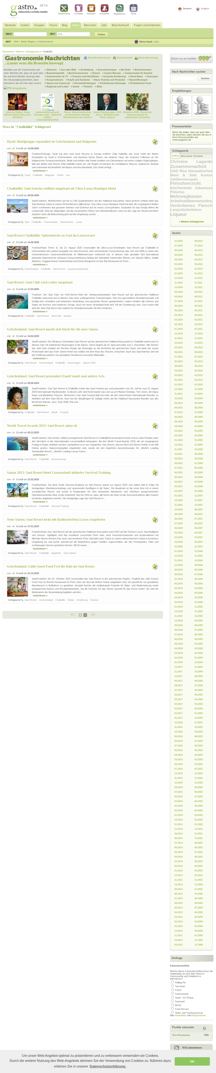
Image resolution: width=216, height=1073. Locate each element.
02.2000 (198, 930)
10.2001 (198, 838)
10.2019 (178, 565)
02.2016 (178, 764)
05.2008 (198, 472)
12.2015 (178, 773)
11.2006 (198, 555)
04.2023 (178, 370)
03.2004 (198, 704)
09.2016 (178, 736)
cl (13, 148)
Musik (54, 412)
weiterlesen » (40, 170)
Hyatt (28, 175)
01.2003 (198, 768)
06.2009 (198, 417)
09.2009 (198, 403)
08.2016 (178, 741)
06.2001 (198, 856)
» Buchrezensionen (77, 73)
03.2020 (178, 542)
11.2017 (178, 671)
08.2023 (178, 352)
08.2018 (178, 630)
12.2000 (198, 884)
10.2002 (198, 782)
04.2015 (178, 801)
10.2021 (178, 454)
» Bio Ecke (125, 69)
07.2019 (178, 579)
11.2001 (198, 833)
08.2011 (198, 296)
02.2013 (178, 921)
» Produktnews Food (139, 83)
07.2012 (198, 245)
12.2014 (178, 819)
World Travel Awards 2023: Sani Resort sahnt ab (42, 425)
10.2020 (178, 509)
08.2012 (198, 241)
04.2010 (198, 370)
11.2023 (178, 338)
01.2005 (198, 657)
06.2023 (178, 361)
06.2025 (178, 250)
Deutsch (187, 8)
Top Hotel (180, 986)
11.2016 (178, 727)
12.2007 (198, 495)
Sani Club (56, 316)
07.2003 (198, 741)
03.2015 (178, 805)
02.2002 (198, 819)
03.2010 (198, 375)
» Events (95, 73)
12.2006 (198, 551)
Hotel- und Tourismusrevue (189, 1013)
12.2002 (198, 773)
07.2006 (198, 574)
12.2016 (178, 722)
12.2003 (198, 718)
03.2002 (198, 815)
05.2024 (178, 310)
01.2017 (178, 718)
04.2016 (178, 755)
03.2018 (178, 653)
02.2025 (178, 268)
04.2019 (178, 593)
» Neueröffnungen (137, 79)
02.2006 (198, 597)
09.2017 (178, 680)
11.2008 (198, 444)
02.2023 (178, 380)
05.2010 (198, 366)
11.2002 (198, 778)
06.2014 (178, 847)
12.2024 (178, 278)
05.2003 (198, 750)
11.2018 (178, 616)
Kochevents (182, 188)
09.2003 (198, 731)
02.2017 (178, 713)
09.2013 (178, 889)
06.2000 (198, 912)
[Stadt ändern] (46, 41)
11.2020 (178, 505)
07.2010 (198, 356)
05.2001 (198, 861)
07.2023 (178, 356)
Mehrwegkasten (186, 196)
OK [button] (192, 1061)
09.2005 (198, 620)
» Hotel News (135, 76)
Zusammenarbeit (188, 166)
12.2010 (198, 333)
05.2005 (198, 639)
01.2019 (178, 606)
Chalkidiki (38, 175)
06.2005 (198, 634)
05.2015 (178, 796)
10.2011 (198, 287)
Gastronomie (181, 994)
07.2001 (198, 852)
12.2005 (198, 606)
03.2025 (178, 264)
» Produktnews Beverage (112, 83)
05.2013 (178, 907)
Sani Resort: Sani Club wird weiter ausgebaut (40, 282)
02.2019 (178, 602)
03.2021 (178, 486)
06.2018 (178, 639)
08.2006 (198, 569)
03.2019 (178, 597)
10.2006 (198, 560)
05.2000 (198, 917)
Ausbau (67, 316)
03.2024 (178, 319)
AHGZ (178, 1005)
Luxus (79, 222)
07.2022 (178, 412)
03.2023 (178, 375)
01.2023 (178, 384)
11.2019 (178, 560)
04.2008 (198, 477)
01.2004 (198, 713)
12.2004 (198, 662)
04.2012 (198, 259)
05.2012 (198, 255)
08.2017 (178, 685)
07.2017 (178, 690)
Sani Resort (59, 269)
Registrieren (119, 14)
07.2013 (178, 898)
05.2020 (178, 532)
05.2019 (178, 588)
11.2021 (178, 449)
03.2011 (198, 319)
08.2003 (198, 736)
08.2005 (198, 625)
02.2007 (198, 542)
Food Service (182, 1009)
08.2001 (198, 847)
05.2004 (198, 694)
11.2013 (178, 880)
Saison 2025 (89, 363)
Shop (133, 13)
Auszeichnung (58, 459)
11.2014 (178, 824)
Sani (27, 222)
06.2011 (198, 305)
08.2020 (178, 518)
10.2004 (198, 671)
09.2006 (198, 565)
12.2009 (198, 389)
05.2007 (198, 528)
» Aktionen (51, 69)
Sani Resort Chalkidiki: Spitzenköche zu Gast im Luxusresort (51, 235)
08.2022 (178, 407)
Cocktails (78, 13)
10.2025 (178, 241)
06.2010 (198, 361)
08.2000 (198, 903)
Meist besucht (125, 57)
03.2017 (178, 708)
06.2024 (178, 305)
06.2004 (198, 690)
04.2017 (178, 704)
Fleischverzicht (185, 183)
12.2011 (198, 278)
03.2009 (198, 430)
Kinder (71, 600)
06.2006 (198, 579)
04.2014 (178, 856)
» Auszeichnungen (106, 69)
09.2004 (198, 676)
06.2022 (178, 417)
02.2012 (198, 268)
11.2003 (198, 722)
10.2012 (178, 940)
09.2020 (178, 514)
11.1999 (198, 940)
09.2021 (178, 458)
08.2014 (178, 838)
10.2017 (178, 676)
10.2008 (198, 449)
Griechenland (51, 222)
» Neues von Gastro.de (57, 83)
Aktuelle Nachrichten (100, 57)
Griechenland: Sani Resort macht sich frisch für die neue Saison (52, 329)
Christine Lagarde (191, 161)
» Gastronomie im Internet (137, 73)
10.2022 (178, 398)
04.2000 (198, 921)
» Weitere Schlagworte (191, 221)
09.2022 (178, 403)
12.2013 (178, 875)
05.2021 (178, 477)
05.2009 (198, 421)
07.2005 (198, 630)
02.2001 (198, 875)
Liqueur (178, 214)
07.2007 (198, 518)
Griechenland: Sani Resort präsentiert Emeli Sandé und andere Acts (55, 376)
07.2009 (198, 412)
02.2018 (178, 657)
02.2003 (198, 764)
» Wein (98, 86)
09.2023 (178, 347)
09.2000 (198, 898)
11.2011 (198, 282)
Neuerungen (74, 363)
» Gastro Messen (111, 73)
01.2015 (178, 815)
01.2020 (178, 551)
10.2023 (178, 343)
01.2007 (198, 546)
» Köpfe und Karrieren (78, 79)
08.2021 (178, 463)
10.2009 (198, 398)
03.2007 (198, 537)
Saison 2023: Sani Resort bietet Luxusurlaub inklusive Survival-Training (59, 472)
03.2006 (198, 593)
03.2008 (198, 481)
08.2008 (198, 458)
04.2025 (178, 259)
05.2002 (198, 805)
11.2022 (178, 393)
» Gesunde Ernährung (113, 76)
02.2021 (178, 491)
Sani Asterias (67, 222)
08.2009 (198, 407)
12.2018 (178, 611)
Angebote (56, 553)
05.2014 (178, 852)
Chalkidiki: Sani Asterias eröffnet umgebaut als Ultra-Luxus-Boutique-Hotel (61, 188)
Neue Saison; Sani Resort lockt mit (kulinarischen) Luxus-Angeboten (56, 519)
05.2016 (178, 750)
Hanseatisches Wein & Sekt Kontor (191, 173)
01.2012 (198, 273)
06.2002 (198, 801)
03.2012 (198, 264)
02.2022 (178, 435)
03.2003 (198, 759)
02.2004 (198, 708)
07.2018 (178, 634)
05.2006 (198, 583)
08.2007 (198, 514)
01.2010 (198, 384)
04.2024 (178, 315)
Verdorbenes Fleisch (191, 205)
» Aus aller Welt (67, 69)
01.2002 (198, 824)
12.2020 (178, 500)
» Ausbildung (85, 69)
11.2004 (198, 667)
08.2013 (178, 893)
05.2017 (178, 699)
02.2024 (178, 324)
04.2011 (198, 315)
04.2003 (198, 755)
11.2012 (178, 935)
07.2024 (178, 301)
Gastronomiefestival (78, 269)
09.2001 (198, 843)
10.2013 (178, 884)
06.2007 (198, 523)
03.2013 (178, 917)
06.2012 (198, 250)
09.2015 (178, 787)
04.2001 (198, 866)
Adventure (203, 188)
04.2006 (198, 588)
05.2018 (178, 643)
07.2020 (178, 523)
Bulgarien (50, 175)
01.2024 (178, 329)
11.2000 (198, 889)
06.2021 (178, 472)
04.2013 (178, 912)
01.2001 (198, 880)
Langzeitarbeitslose (186, 209)
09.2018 (178, 625)
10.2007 (198, 505)
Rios (184, 171)
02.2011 (198, 324)
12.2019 (178, 555)
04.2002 (198, 810)
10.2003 (198, 727)
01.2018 (178, 662)
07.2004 (198, 685)
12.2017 (178, 667)
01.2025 (178, 273)
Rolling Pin (180, 982)
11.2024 (178, 282)
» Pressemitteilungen (84, 83)
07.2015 (178, 792)
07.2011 (198, 301)
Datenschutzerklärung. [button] (108, 1066)
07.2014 (178, 843)
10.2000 (198, 893)
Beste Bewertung (148, 57)
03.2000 (198, 926)
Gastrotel (180, 1001)
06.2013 (178, 903)
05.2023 (178, 366)
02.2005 (198, 653)
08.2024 (178, 296)
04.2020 (178, 537)
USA (156, 42)
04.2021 (178, 481)
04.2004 (198, 699)
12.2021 (178, 444)
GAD (175, 171)
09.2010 (198, 347)
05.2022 (178, 421)
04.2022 (178, 426)
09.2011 (198, 292)
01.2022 (178, 440)
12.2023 (178, 333)
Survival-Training (60, 506)
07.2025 (178, 245)
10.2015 (178, 782)
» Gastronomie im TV (56, 76)
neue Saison (70, 553)
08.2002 (198, 792)
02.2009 (198, 435)
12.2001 (198, 829)
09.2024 (178, 292)
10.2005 (198, 616)
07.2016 (178, 745)
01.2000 (198, 935)
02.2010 (198, 380)
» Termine (87, 86)
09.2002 (198, 787)
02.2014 (178, 866)
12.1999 (198, 944)
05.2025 (178, 255)
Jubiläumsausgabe (184, 179)
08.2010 (198, 352)
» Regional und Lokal (56, 86)
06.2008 (198, 468)
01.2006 (198, 602)
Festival (64, 412)
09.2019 (178, 569)
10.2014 (178, 829)
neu (68, 175)
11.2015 (178, 778)
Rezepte (91, 13)
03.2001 (198, 870)
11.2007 (198, 500)
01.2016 (178, 768)
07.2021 (178, 468)
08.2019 (178, 574)
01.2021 (178, 495)
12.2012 (178, 930)
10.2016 (178, 731)
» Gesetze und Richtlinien (84, 76)
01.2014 (178, 870)
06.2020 (178, 528)
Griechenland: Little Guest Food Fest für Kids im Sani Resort (50, 566)
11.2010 (198, 338)
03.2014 (178, 861)
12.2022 (178, 389)
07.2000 (198, 907)
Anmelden (104, 13)
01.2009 (198, 440)
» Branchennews (142, 69)
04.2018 (178, 648)
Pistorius (177, 192)
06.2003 (198, 745)
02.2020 (178, 546)
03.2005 (198, 648)
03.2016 (178, 759)
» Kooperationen (54, 79)
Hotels (60, 175)
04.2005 (198, 643)
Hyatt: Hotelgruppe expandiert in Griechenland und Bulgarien (51, 141)
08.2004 (198, 680)
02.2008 (198, 486)
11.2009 (198, 393)
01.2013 (178, 926)
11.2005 (198, 611)
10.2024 (178, 287)
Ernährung (82, 600)
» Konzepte (151, 76)
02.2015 (178, 810)
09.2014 (178, 833)
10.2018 (178, 620)
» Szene (75, 86)
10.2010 (198, 343)
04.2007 (198, 532)
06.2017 (178, 694)
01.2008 (198, 491)
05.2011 (198, 310)
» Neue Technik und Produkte (108, 79)
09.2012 (178, 944)
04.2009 (198, 426)
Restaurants (64, 13)
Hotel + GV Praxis (184, 997)
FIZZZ (178, 990)
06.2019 (178, 583)
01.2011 (198, 329)
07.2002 (198, 796)
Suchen (205, 78)
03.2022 (178, 430)
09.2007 (198, 509)
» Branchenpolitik (54, 73)
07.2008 (198, 463)
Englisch (205, 8)
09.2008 (198, 454)
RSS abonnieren (192, 1047)
